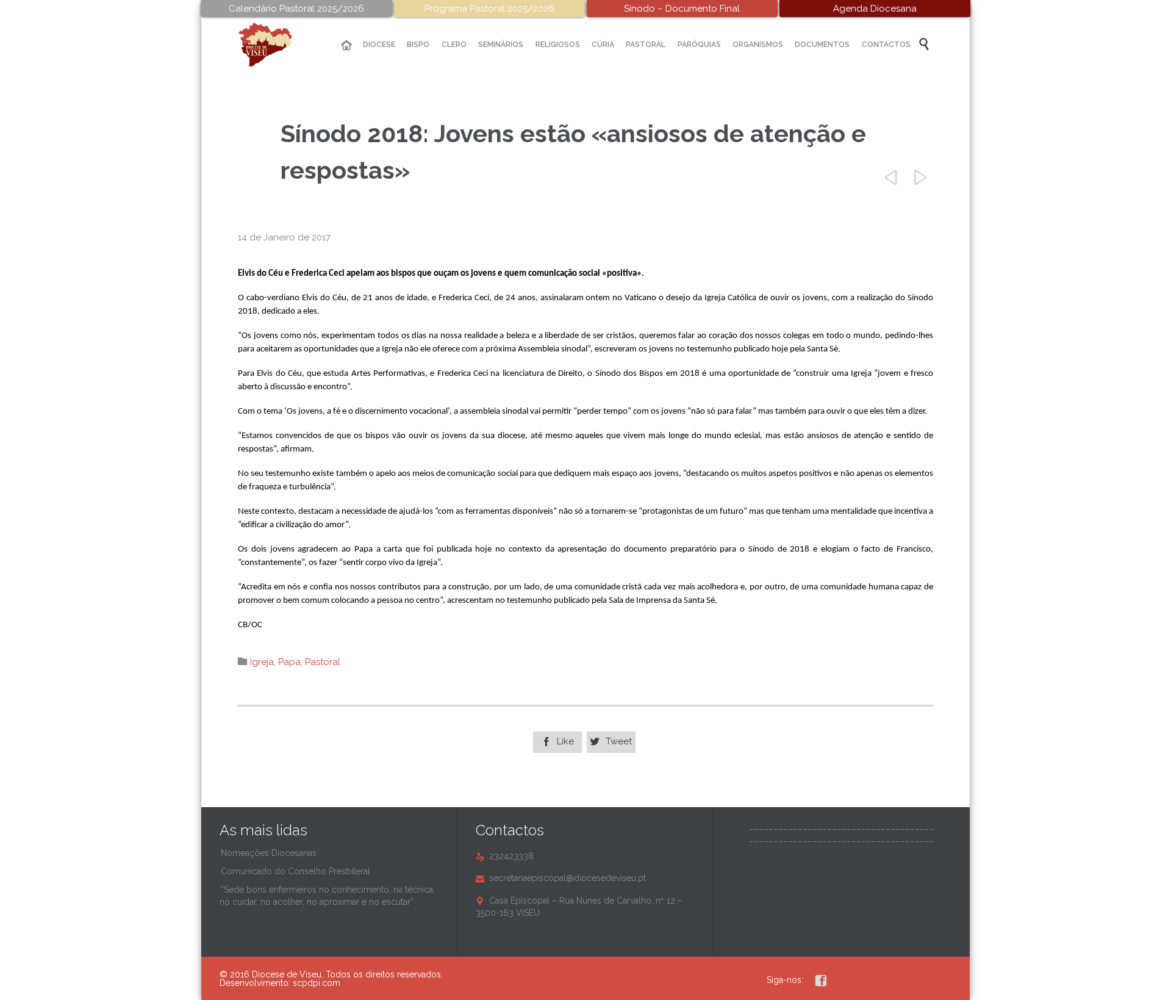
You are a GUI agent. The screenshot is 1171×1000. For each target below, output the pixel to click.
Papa (289, 661)
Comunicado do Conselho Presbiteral (295, 871)
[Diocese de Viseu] (274, 45)
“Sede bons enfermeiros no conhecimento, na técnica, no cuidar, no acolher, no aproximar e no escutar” (327, 896)
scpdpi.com (316, 983)
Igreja (262, 661)
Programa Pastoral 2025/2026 (489, 8)
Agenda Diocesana (875, 8)
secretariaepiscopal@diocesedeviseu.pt (561, 878)
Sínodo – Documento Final (682, 8)
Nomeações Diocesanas (269, 853)
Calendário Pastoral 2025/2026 (296, 8)
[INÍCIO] (346, 45)
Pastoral (322, 661)
